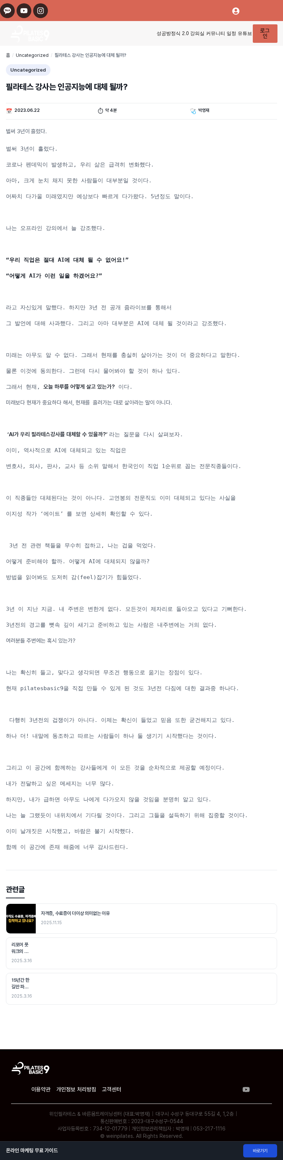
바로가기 (260, 1150)
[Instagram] (40, 10)
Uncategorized (32, 55)
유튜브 (245, 33)
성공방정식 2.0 (173, 33)
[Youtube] (24, 10)
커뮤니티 (215, 33)
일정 (231, 33)
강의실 (197, 33)
